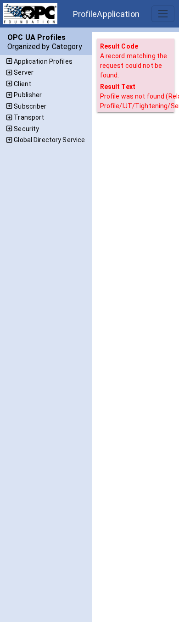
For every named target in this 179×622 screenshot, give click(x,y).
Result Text (117, 86)
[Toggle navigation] (162, 14)
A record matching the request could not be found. (134, 65)
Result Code (119, 46)
